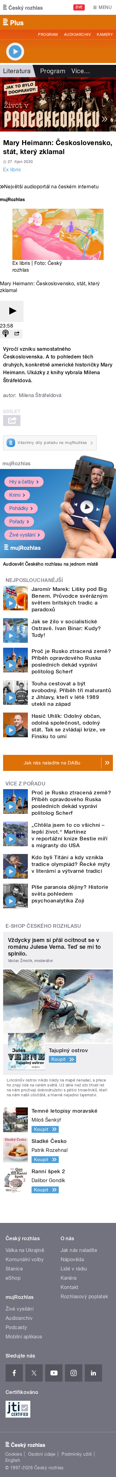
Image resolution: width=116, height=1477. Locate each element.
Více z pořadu (25, 784)
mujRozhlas (16, 464)
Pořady (16, 522)
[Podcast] (5, 333)
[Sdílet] (16, 333)
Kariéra (69, 1278)
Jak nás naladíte (79, 1250)
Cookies (13, 1454)
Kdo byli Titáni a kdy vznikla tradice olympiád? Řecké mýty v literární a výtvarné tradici (71, 864)
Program (48, 34)
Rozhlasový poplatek (84, 1296)
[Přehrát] (12, 311)
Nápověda (72, 1259)
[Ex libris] (58, 104)
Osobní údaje (42, 1454)
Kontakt (70, 1287)
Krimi (14, 495)
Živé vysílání (22, 535)
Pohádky (18, 508)
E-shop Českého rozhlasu (43, 926)
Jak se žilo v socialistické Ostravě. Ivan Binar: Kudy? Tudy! (66, 628)
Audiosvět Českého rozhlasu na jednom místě (50, 564)
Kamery (105, 34)
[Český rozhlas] (23, 7)
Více (80, 71)
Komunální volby (25, 1259)
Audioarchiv (77, 34)
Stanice (14, 1269)
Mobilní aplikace (24, 1337)
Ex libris (12, 170)
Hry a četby (21, 482)
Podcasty (16, 1327)
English (12, 1460)
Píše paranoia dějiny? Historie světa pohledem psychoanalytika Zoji (70, 894)
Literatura (17, 71)
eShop (13, 1278)
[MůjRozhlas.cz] (12, 200)
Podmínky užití (77, 1454)
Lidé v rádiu (74, 1269)
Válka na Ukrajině (25, 1250)
